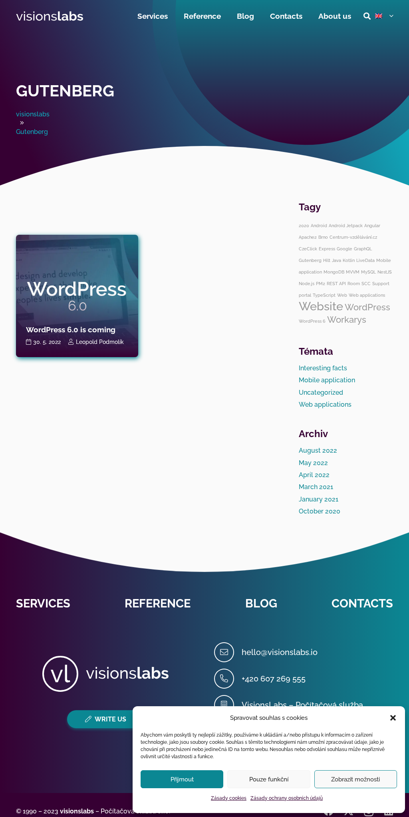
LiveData (365, 260)
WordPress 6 (312, 321)
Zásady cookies (228, 798)
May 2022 (313, 463)
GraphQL (363, 248)
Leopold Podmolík (100, 341)
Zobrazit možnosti (355, 779)
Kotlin (349, 260)
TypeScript (324, 295)
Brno (323, 237)
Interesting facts (323, 368)
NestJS (384, 272)
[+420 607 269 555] (228, 679)
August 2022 (318, 450)
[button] (393, 718)
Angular (372, 225)
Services (43, 603)
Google (344, 248)
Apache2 (308, 237)
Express (327, 248)
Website (321, 306)
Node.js (306, 283)
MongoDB (334, 272)
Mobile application (327, 380)
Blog (261, 603)
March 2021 (316, 487)
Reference (158, 603)
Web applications (367, 295)
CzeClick (308, 248)
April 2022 (314, 475)
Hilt (326, 260)
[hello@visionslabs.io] (228, 652)
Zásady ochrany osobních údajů (286, 798)
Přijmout (182, 779)
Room (353, 283)
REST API (336, 283)
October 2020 (319, 511)
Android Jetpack (346, 225)
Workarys (346, 319)
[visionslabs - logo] (49, 16)
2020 (304, 225)
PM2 (320, 283)
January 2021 (318, 499)
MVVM (352, 272)
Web (342, 295)
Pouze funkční (268, 779)
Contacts (362, 603)
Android (319, 225)
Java (336, 260)
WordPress (367, 307)
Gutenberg (65, 90)
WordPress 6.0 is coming (70, 329)
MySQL (368, 272)
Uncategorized (321, 392)
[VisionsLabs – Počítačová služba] (228, 705)
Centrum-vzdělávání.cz (353, 237)
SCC (366, 283)
